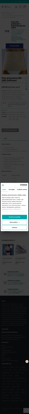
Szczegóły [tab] (12, 189)
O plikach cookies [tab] (22, 189)
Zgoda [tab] (4, 189)
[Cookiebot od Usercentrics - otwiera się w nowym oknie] (20, 185)
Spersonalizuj (13, 222)
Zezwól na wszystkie (14, 217)
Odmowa (14, 227)
